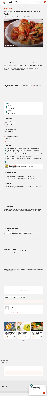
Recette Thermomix (11, 2)
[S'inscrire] (44, 393)
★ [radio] (20, 290)
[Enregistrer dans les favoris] (12, 337)
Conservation (10, 111)
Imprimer (16, 297)
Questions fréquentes (11, 113)
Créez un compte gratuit (9, 300)
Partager (23, 297)
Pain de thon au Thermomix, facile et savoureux (36, 333)
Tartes (22, 1)
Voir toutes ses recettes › (14, 312)
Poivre (6, 141)
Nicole (10, 16)
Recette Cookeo (16, 2)
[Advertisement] (23, 54)
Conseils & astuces (11, 108)
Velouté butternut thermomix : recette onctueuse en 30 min (10, 333)
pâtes (32, 161)
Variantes (9, 110)
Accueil (2, 6)
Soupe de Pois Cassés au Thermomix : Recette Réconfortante (22, 333)
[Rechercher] (45, 2)
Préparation (10, 106)
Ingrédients (9, 105)
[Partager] (14, 337)
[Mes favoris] (25, 2)
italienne (5, 64)
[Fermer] (45, 386)
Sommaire (8, 103)
